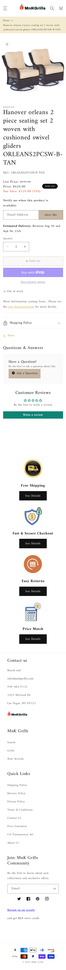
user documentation (21, 306)
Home (6, 20)
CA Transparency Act (20, 834)
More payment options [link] (33, 282)
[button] (5, 8)
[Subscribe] (54, 888)
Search (11, 742)
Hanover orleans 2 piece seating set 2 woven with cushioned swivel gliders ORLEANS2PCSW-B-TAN (32, 27)
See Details (33, 495)
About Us (13, 843)
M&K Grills (37, 962)
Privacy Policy (16, 801)
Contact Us (14, 818)
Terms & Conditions (20, 809)
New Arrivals (15, 758)
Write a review (33, 415)
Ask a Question (27, 373)
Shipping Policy (17, 785)
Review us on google (21, 910)
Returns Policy (16, 793)
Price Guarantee (17, 826)
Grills (10, 750)
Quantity (8, 239)
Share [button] (11, 335)
